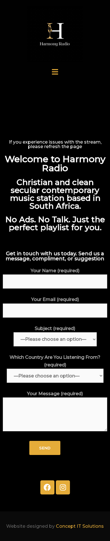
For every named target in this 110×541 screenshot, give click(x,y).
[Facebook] (47, 487)
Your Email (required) (55, 299)
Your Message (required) (55, 393)
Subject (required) (55, 328)
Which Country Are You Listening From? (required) (55, 361)
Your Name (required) (55, 270)
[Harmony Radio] (55, 33)
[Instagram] (63, 487)
